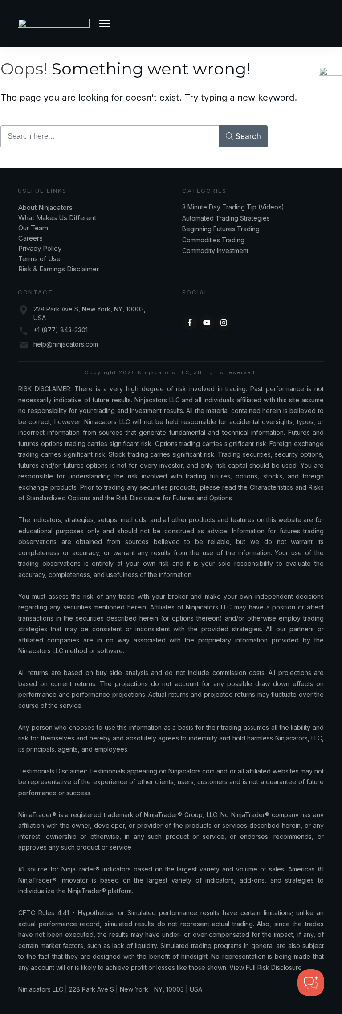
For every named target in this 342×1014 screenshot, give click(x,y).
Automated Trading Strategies (226, 218)
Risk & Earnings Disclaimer (58, 269)
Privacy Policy (39, 248)
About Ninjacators (46, 207)
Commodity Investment (215, 250)
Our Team (34, 228)
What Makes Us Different (57, 217)
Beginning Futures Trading (221, 229)
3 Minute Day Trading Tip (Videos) (233, 207)
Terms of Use (39, 258)
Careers (30, 238)
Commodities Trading (213, 240)
